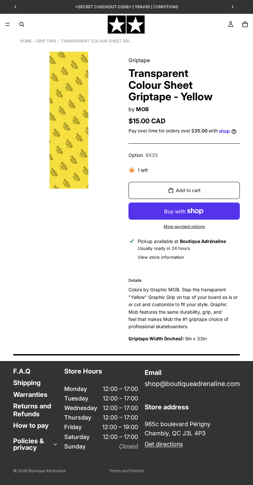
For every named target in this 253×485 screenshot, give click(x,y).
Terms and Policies (126, 470)
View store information (161, 257)
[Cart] (245, 24)
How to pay (31, 425)
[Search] (21, 24)
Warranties (30, 394)
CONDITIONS (165, 6)
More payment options (184, 226)
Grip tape (46, 40)
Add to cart (188, 190)
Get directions (164, 444)
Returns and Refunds (32, 410)
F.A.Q (21, 371)
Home (26, 40)
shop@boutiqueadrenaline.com (192, 384)
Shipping (27, 383)
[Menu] (7, 24)
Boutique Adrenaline (47, 470)
